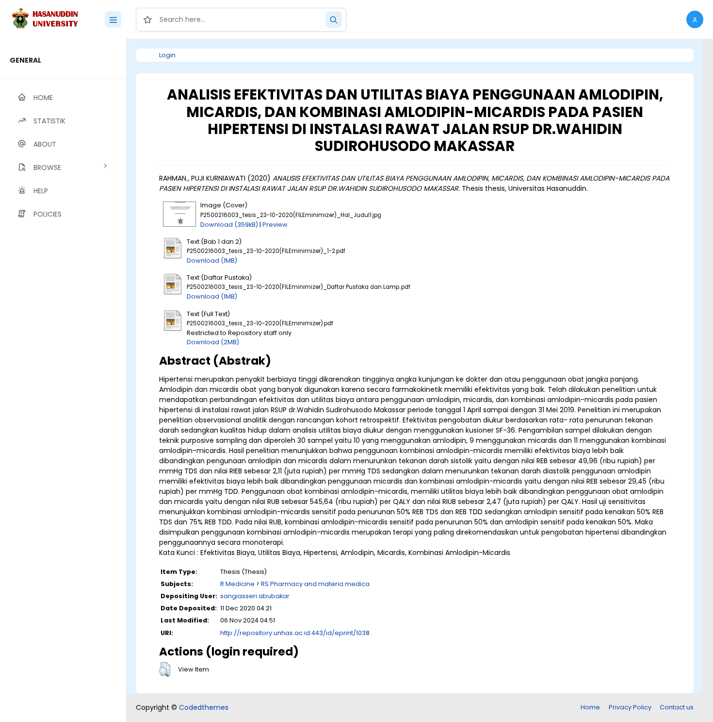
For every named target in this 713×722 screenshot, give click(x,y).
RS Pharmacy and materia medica (315, 584)
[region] (63, 380)
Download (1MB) (212, 260)
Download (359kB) (229, 224)
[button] (694, 19)
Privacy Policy (630, 707)
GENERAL (25, 60)
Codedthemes (203, 707)
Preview (275, 224)
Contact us (677, 707)
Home (590, 707)
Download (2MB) (213, 342)
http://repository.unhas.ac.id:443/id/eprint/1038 (295, 633)
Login (167, 55)
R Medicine (237, 584)
